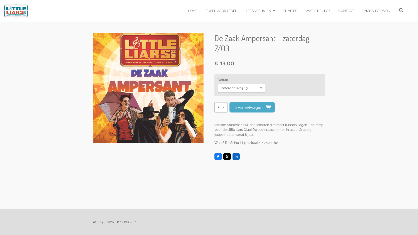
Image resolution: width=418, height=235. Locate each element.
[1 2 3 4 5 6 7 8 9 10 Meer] (221, 107)
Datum (223, 80)
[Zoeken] (401, 10)
